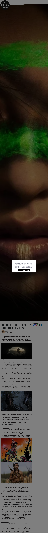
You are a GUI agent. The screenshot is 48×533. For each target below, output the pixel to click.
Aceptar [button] (28, 270)
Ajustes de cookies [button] (22, 270)
